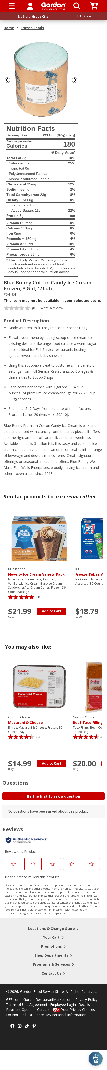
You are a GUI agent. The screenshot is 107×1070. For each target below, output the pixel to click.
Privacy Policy (86, 999)
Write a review (51, 308)
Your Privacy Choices (78, 1009)
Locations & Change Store (51, 928)
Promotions (51, 946)
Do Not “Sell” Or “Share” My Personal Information (46, 1014)
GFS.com (13, 999)
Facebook (12, 1026)
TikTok (26, 1026)
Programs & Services (51, 964)
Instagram (19, 1026)
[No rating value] (18, 308)
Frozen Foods (32, 27)
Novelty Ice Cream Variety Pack (36, 572)
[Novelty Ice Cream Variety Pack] (39, 538)
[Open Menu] (12, 6)
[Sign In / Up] (30, 6)
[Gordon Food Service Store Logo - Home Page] (53, 6)
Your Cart (51, 937)
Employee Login (63, 1004)
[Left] (7, 80)
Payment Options (20, 1009)
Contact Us (51, 973)
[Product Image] (41, 79)
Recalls (84, 1004)
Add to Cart (51, 611)
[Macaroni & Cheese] (39, 686)
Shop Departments (51, 955)
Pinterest (34, 1026)
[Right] (76, 80)
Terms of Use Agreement (26, 1004)
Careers (43, 1009)
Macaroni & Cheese (25, 720)
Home (9, 27)
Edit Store (84, 16)
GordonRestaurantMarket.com (48, 999)
